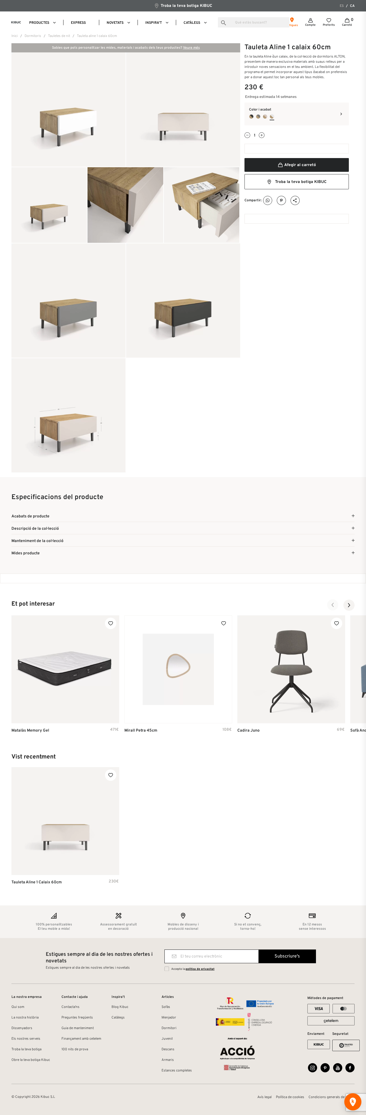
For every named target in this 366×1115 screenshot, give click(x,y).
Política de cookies (290, 1097)
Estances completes (177, 1070)
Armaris (168, 1060)
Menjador (169, 1017)
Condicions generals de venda (332, 1097)
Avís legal (264, 1097)
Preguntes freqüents (77, 1017)
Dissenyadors (21, 1028)
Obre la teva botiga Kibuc (30, 1060)
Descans (168, 1049)
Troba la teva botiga (26, 1049)
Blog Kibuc (120, 1007)
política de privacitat (200, 969)
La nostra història (25, 1017)
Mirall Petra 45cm (140, 730)
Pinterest (281, 200)
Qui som (17, 1007)
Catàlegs (118, 1017)
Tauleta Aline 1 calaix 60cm (36, 882)
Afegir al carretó (299, 165)
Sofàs (166, 1007)
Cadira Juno (248, 730)
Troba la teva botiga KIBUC (186, 5)
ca (352, 6)
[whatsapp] (267, 200)
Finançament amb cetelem (81, 1039)
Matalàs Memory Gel (30, 730)
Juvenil (167, 1039)
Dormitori (169, 1028)
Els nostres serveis (25, 1039)
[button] (333, 605)
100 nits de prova (74, 1049)
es (342, 6)
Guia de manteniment (77, 1028)
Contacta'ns (70, 1007)
